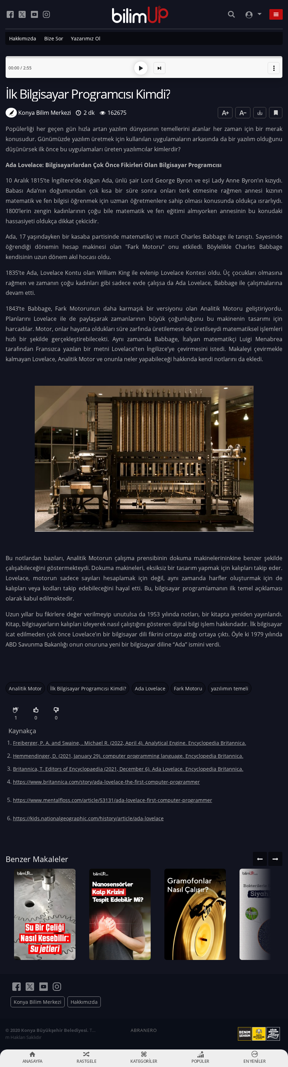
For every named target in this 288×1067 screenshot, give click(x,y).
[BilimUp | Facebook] (10, 14)
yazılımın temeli (229, 688)
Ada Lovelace (150, 688)
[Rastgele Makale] (159, 68)
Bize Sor (53, 38)
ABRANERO (144, 1030)
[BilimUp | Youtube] (34, 14)
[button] (274, 68)
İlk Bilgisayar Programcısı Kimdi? (88, 688)
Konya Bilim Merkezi (37, 1002)
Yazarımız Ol (85, 38)
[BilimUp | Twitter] (22, 14)
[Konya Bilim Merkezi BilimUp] (140, 14)
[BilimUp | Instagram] (46, 14)
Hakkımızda (22, 38)
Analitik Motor (25, 688)
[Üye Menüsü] (253, 14)
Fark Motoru (188, 688)
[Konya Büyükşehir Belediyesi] (260, 1034)
